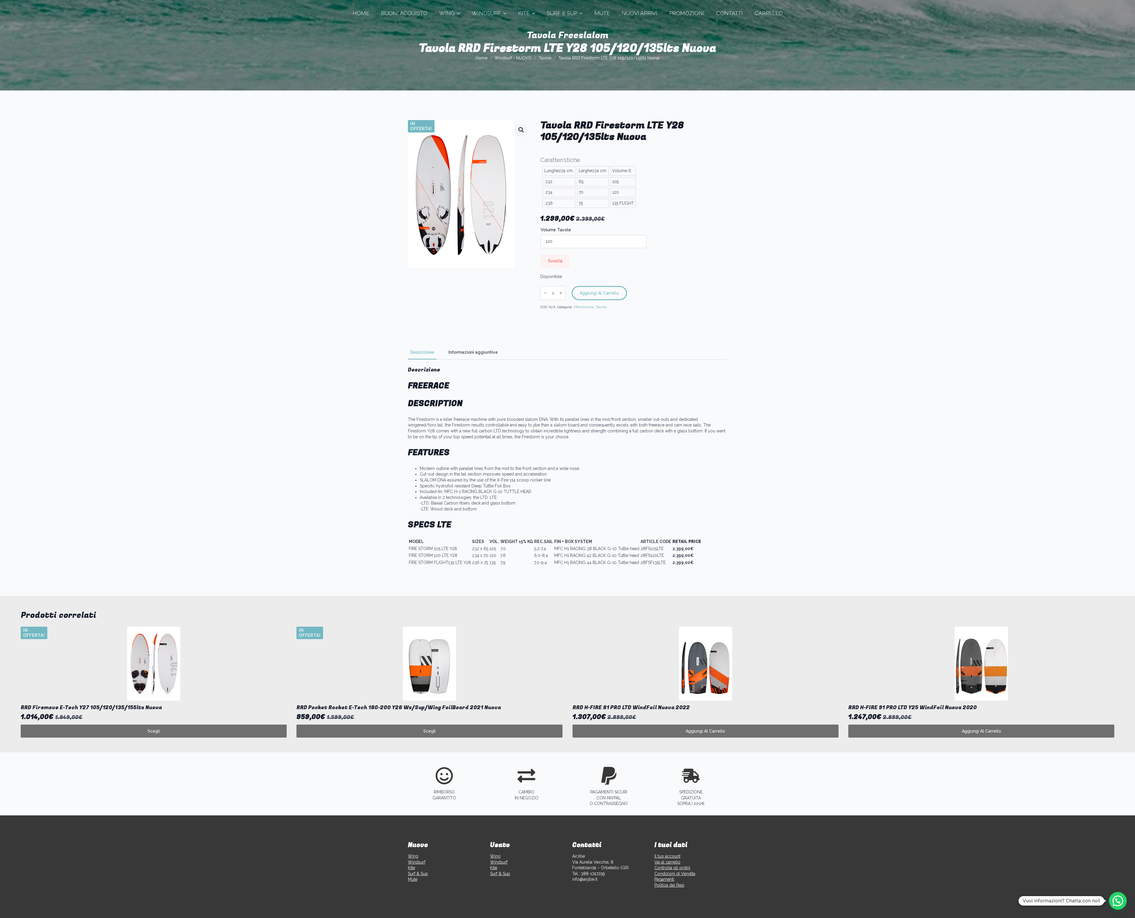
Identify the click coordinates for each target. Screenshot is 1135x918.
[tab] (422, 352)
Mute (602, 13)
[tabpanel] (567, 466)
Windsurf (486, 13)
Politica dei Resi (669, 885)
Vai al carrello (667, 862)
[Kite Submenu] (535, 13)
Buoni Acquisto (404, 13)
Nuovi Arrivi (639, 13)
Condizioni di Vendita (674, 873)
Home (361, 13)
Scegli (153, 731)
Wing (447, 13)
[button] (521, 130)
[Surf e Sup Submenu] (582, 13)
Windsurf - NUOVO (512, 58)
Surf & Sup (418, 873)
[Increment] (560, 293)
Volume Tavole (556, 230)
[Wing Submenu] (460, 13)
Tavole (545, 58)
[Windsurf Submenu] (506, 13)
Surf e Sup (562, 13)
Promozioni (686, 13)
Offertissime (583, 307)
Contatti (729, 13)
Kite (524, 13)
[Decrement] (545, 293)
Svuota (555, 260)
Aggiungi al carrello (599, 293)
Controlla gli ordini (672, 867)
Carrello (769, 13)
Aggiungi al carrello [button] (705, 731)
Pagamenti (664, 879)
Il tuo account (667, 856)
